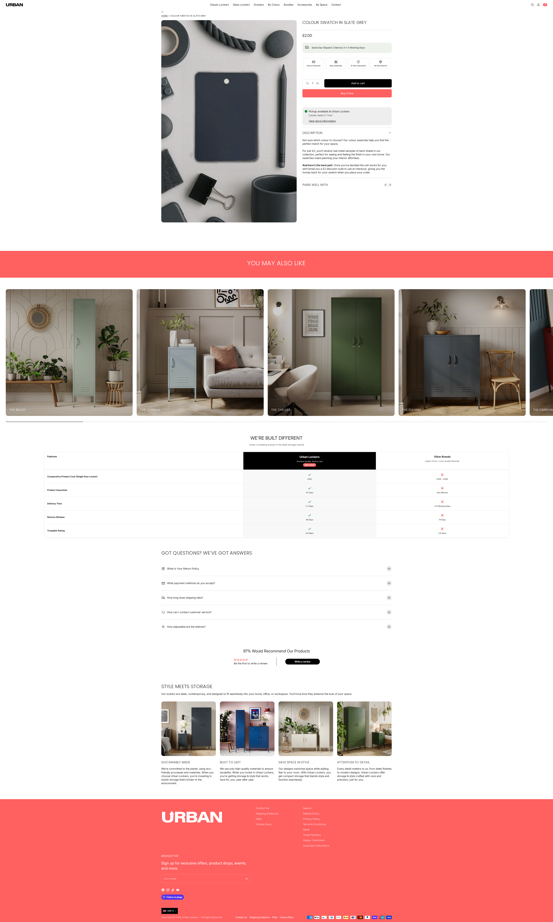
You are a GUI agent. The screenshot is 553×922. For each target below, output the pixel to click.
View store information (322, 121)
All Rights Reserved (211, 917)
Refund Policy (311, 813)
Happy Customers (314, 840)
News (306, 829)
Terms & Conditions (314, 824)
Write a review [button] (302, 661)
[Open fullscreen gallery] (291, 217)
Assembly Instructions (316, 845)
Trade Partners (312, 834)
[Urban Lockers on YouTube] (177, 890)
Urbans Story (264, 824)
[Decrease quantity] (307, 83)
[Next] (390, 185)
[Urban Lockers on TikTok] (173, 890)
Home (164, 16)
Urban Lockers (190, 917)
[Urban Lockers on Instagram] (168, 890)
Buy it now (347, 93)
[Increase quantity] (317, 83)
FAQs (259, 818)
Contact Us (262, 808)
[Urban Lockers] (14, 4)
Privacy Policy (311, 818)
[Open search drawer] (532, 5)
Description (312, 133)
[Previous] (385, 185)
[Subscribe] (246, 878)
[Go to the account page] (538, 5)
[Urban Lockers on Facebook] (163, 890)
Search (307, 808)
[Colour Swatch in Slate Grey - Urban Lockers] (229, 121)
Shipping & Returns (267, 813)
